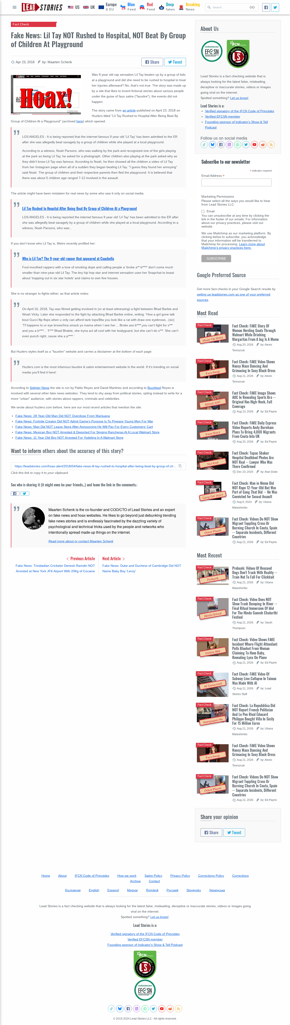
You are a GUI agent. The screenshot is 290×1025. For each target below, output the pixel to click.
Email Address (213, 176)
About (62, 875)
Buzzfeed (154, 388)
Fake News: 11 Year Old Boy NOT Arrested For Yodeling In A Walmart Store (69, 437)
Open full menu (14, 7)
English (94, 890)
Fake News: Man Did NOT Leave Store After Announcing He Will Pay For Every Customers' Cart (84, 427)
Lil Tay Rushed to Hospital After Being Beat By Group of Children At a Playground (79, 208)
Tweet (177, 62)
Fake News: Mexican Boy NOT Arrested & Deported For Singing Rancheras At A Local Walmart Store (87, 432)
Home (45, 875)
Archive (135, 881)
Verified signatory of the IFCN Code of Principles (239, 111)
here (79, 121)
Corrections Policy (211, 875)
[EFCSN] (145, 990)
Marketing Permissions (217, 196)
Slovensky (193, 890)
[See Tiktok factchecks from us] (204, 144)
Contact (154, 881)
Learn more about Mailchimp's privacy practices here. (233, 246)
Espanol (113, 890)
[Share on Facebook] (15, 494)
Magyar (132, 890)
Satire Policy (153, 875)
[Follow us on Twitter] (246, 144)
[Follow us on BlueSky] (212, 144)
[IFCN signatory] (145, 965)
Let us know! (239, 98)
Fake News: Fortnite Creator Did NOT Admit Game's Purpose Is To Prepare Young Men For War (84, 421)
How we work (126, 875)
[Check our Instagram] (229, 144)
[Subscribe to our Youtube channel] (254, 144)
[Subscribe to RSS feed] (271, 144)
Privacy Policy (180, 875)
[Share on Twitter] (25, 494)
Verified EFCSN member (222, 116)
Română (152, 890)
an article (129, 110)
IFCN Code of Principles (92, 875)
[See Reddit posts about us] (262, 144)
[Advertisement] (98, 613)
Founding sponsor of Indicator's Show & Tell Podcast (145, 945)
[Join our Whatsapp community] (237, 144)
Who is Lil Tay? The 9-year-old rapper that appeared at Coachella (68, 258)
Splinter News (39, 388)
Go (252, 7)
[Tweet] (275, 7)
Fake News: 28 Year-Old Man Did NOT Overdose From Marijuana (62, 416)
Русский (172, 890)
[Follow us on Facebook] (221, 144)
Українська (217, 890)
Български (73, 890)
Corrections (240, 875)
